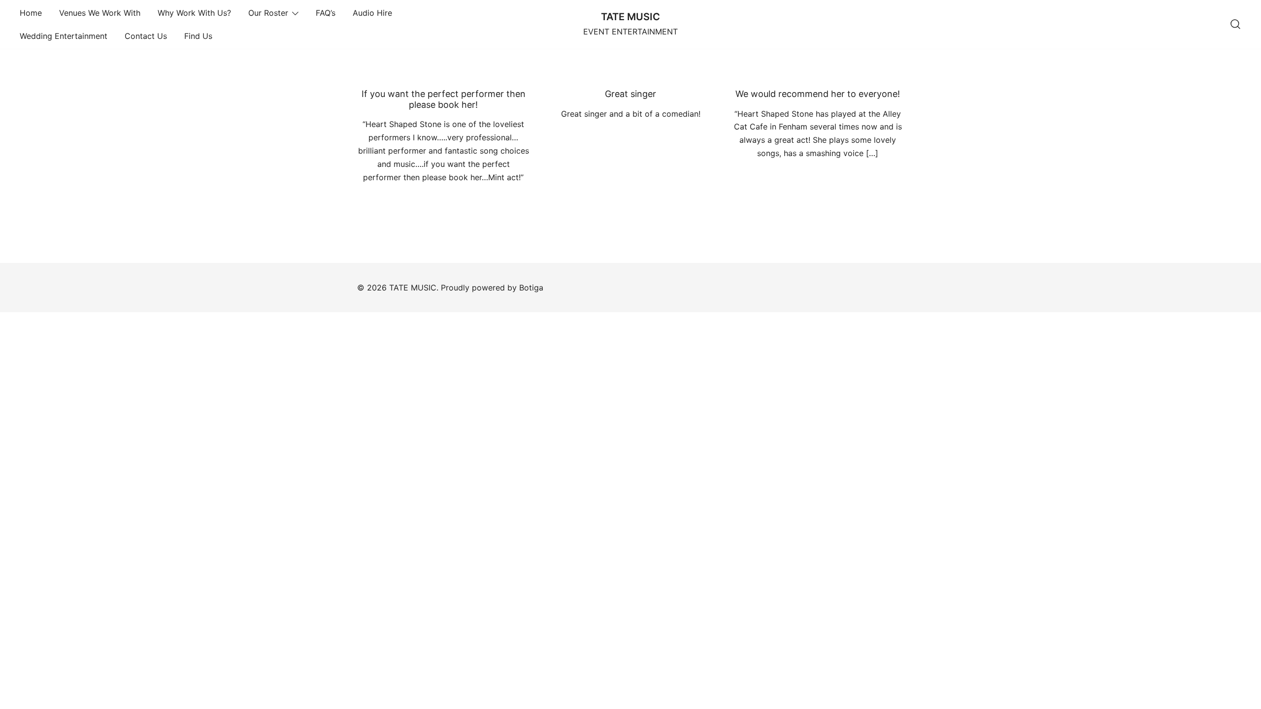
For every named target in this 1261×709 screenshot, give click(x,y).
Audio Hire (372, 13)
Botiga (531, 287)
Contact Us (146, 36)
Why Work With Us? (194, 13)
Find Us (198, 36)
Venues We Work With (99, 13)
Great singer (630, 94)
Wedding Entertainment (63, 36)
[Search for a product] (1235, 25)
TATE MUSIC (630, 17)
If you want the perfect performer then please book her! (444, 99)
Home (31, 13)
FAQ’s (325, 13)
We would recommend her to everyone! (817, 94)
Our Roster (268, 13)
